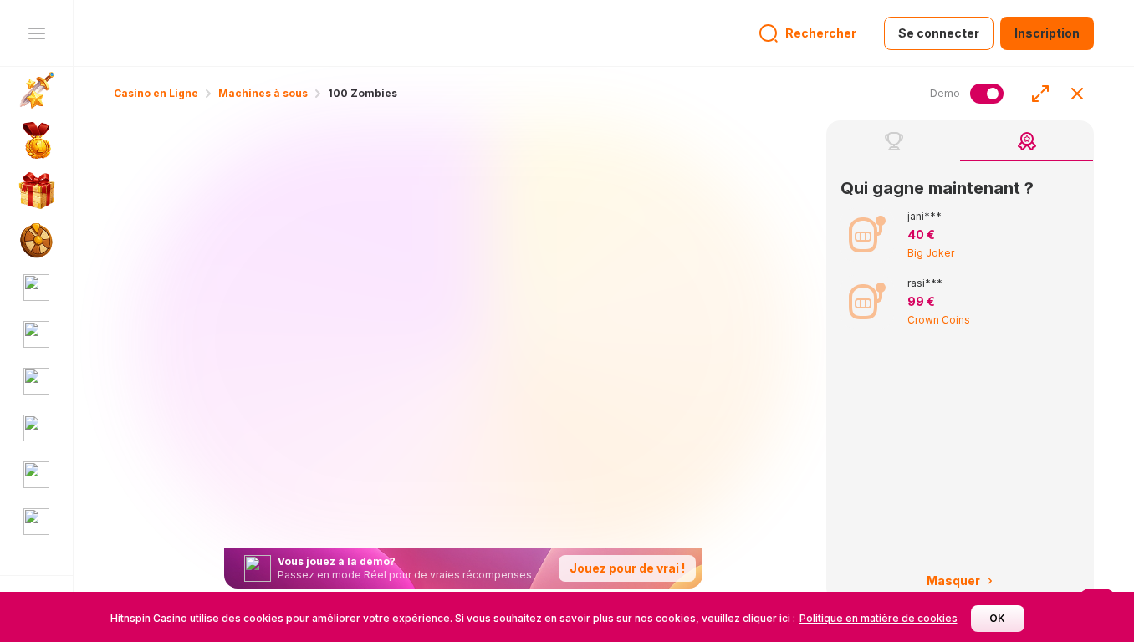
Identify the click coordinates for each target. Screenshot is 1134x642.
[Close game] (1077, 93)
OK (997, 618)
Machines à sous (263, 93)
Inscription (1047, 33)
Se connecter (938, 33)
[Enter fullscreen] (1040, 93)
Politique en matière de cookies (878, 618)
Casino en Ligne (156, 93)
